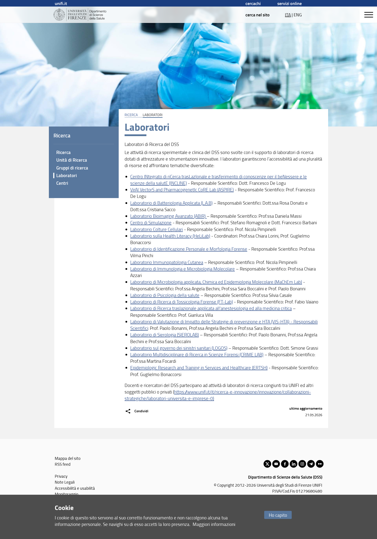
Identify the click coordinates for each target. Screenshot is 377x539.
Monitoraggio (66, 494)
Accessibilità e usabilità (75, 488)
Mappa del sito (68, 458)
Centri (62, 183)
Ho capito (278, 515)
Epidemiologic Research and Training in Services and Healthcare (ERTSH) (198, 367)
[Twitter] (267, 464)
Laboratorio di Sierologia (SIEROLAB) (164, 334)
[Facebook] (285, 464)
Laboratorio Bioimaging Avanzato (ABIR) (168, 216)
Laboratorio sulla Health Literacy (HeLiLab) (170, 236)
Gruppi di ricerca (72, 167)
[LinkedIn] (293, 464)
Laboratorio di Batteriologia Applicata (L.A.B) (171, 203)
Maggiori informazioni (214, 524)
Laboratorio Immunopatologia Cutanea (166, 262)
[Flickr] (320, 464)
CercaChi (253, 3)
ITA (288, 15)
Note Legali (65, 482)
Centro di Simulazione (150, 222)
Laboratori (66, 175)
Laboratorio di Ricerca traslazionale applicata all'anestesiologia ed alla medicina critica (211, 308)
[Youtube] (276, 464)
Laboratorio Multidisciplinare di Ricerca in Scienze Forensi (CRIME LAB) (196, 354)
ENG (298, 15)
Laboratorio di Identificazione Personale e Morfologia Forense (188, 249)
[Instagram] (302, 464)
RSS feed (62, 464)
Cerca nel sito (257, 15)
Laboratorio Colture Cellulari (156, 229)
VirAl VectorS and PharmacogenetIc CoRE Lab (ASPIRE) (182, 189)
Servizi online (289, 3)
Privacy (61, 476)
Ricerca (63, 152)
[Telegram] (311, 464)
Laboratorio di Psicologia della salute (164, 295)
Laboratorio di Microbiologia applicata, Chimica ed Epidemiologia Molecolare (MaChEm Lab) (216, 282)
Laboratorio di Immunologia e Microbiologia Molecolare (182, 268)
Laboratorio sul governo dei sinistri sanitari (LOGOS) (178, 348)
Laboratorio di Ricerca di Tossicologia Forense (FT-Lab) (181, 301)
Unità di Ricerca (71, 160)
